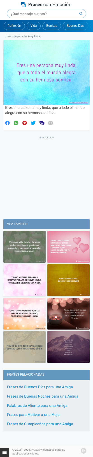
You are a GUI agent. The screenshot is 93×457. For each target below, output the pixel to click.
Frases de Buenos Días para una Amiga (40, 387)
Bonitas (51, 26)
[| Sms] (41, 122)
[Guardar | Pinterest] (24, 122)
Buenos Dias (75, 26)
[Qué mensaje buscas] (81, 13)
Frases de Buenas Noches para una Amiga (42, 396)
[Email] (50, 122)
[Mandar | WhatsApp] (16, 122)
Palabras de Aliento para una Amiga (37, 405)
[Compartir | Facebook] (7, 122)
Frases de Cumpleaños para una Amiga (40, 424)
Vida (33, 26)
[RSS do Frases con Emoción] (83, 451)
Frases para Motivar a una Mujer (34, 415)
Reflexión (14, 26)
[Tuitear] (33, 122)
